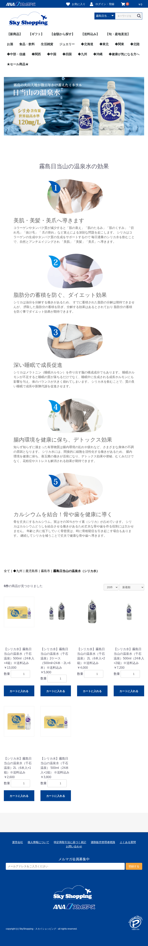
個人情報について (38, 842)
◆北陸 (135, 44)
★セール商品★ (18, 64)
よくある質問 (128, 842)
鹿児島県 (31, 571)
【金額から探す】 (62, 34)
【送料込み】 (90, 34)
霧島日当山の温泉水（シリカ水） (76, 571)
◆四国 (67, 54)
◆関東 (119, 44)
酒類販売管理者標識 (103, 842)
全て (7, 571)
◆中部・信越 (16, 54)
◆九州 (82, 54)
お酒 (10, 44)
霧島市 (45, 571)
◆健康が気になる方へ (124, 54)
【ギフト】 (36, 34)
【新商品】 (14, 34)
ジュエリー (67, 44)
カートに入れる (19, 691)
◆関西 (36, 54)
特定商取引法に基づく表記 (70, 842)
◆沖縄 (98, 54)
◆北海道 (87, 44)
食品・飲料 (27, 44)
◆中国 (51, 54)
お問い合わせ (74, 846)
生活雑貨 (47, 44)
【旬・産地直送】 (118, 34)
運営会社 (17, 842)
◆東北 (104, 44)
